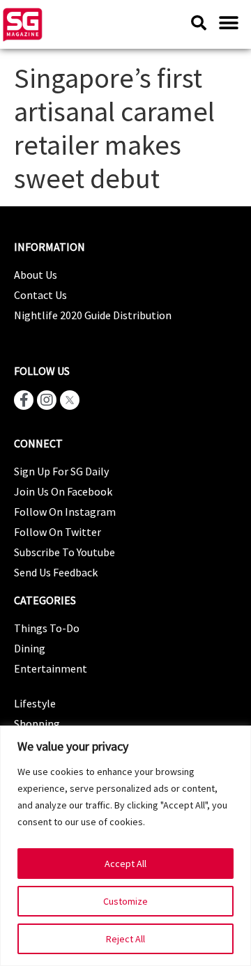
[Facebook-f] (23, 400)
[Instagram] (46, 400)
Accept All (125, 863)
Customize (125, 901)
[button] (228, 22)
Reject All (125, 939)
